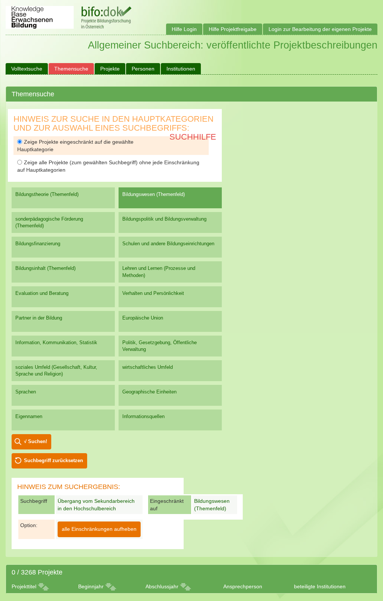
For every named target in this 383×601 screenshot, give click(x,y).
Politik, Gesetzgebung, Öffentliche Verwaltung (159, 346)
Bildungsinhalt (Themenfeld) (45, 268)
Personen (143, 69)
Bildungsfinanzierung (37, 243)
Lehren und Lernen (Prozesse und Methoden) (158, 271)
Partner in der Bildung (38, 318)
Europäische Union (142, 318)
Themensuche (71, 69)
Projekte (110, 69)
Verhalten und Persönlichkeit (153, 293)
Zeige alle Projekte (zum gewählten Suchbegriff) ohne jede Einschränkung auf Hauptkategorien (108, 166)
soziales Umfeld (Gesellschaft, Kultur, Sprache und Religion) (56, 370)
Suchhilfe (192, 136)
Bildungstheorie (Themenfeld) (47, 194)
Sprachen (25, 392)
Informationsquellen (143, 416)
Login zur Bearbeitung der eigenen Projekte (320, 29)
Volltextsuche (26, 69)
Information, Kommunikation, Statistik (56, 342)
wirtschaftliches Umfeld (147, 367)
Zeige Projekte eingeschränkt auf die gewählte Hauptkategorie (75, 145)
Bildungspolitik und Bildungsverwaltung (164, 219)
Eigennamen (28, 416)
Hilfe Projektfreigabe (233, 29)
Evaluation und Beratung (41, 293)
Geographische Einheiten (149, 392)
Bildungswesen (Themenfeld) (153, 194)
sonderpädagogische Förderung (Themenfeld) (49, 222)
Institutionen (180, 69)
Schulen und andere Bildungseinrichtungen (168, 243)
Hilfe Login (184, 29)
